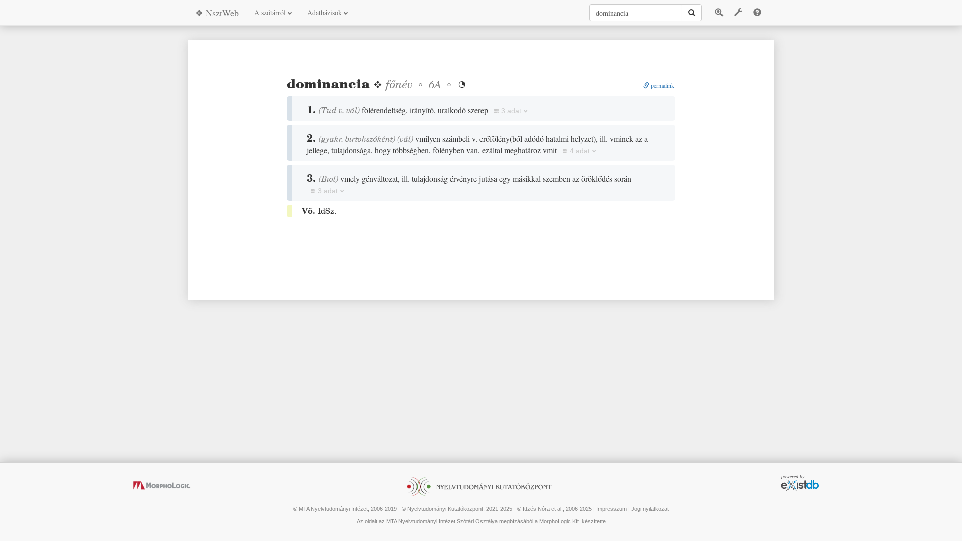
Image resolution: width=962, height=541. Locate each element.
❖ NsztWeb (217, 13)
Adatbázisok (325, 12)
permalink (661, 85)
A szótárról (271, 12)
